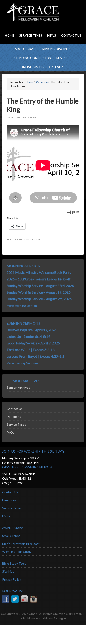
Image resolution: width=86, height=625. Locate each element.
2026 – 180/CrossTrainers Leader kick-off (39, 279)
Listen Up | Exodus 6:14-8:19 (28, 336)
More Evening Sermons (22, 363)
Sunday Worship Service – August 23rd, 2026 (40, 285)
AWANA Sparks (13, 528)
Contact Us (14, 409)
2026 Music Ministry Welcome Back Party (39, 272)
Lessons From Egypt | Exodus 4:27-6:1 (35, 356)
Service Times (16, 424)
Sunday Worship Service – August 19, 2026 (39, 292)
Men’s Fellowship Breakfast (21, 543)
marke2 (32, 117)
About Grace (26, 49)
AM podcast (32, 239)
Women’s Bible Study (16, 551)
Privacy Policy (11, 579)
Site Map (8, 571)
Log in (62, 618)
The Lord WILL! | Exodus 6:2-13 (30, 350)
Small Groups (11, 536)
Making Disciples (56, 49)
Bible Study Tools (14, 563)
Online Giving (32, 67)
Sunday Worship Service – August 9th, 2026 (39, 299)
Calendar (57, 67)
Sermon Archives (18, 387)
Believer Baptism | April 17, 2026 (31, 330)
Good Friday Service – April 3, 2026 (33, 343)
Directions (14, 416)
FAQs (10, 432)
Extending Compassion (31, 58)
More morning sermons (22, 305)
